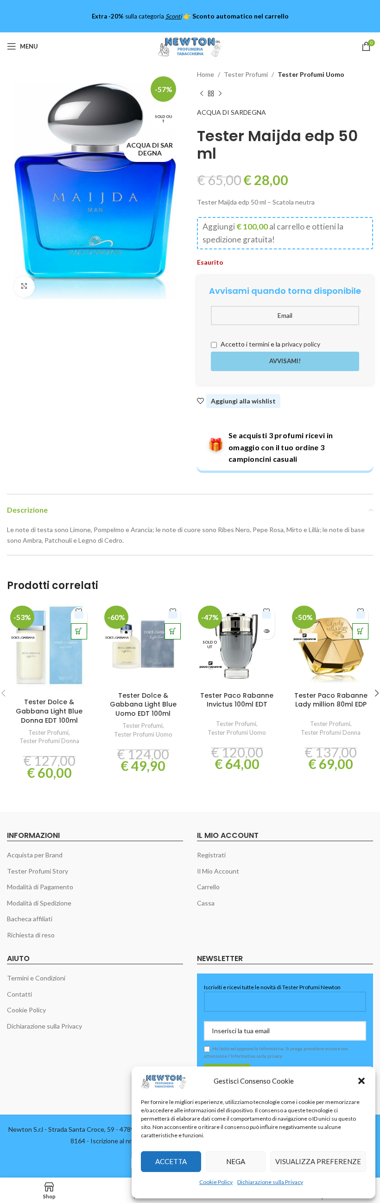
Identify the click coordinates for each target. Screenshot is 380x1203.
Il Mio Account (218, 871)
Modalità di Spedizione (39, 903)
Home (205, 74)
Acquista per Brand (35, 855)
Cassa (206, 903)
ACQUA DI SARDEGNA (231, 112)
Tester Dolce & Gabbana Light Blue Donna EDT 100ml (49, 711)
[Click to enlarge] (24, 286)
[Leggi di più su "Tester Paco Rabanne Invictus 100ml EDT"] (267, 631)
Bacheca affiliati (29, 919)
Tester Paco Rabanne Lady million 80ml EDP (330, 700)
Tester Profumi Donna (49, 740)
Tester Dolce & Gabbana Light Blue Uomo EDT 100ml (143, 704)
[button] (361, 1080)
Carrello (208, 887)
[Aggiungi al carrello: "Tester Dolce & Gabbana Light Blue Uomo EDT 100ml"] (173, 631)
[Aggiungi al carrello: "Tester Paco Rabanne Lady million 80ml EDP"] (360, 631)
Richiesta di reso (31, 935)
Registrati (211, 855)
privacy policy (301, 344)
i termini (257, 344)
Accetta (171, 1161)
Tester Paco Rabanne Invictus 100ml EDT (236, 700)
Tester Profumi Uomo (311, 74)
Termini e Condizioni (36, 978)
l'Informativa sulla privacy (255, 1056)
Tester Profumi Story (37, 871)
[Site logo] (190, 46)
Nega (235, 1161)
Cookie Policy (216, 1181)
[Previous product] (201, 93)
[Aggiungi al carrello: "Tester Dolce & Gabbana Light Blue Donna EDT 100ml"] (79, 631)
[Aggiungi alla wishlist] (79, 615)
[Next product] (220, 93)
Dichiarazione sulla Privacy (270, 1181)
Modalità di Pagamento (40, 887)
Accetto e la (269, 344)
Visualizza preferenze (318, 1161)
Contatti (19, 994)
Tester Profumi (246, 74)
